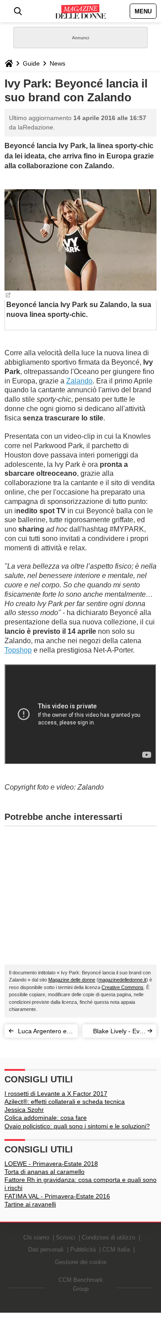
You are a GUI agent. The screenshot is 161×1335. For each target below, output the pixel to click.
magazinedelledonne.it (122, 979)
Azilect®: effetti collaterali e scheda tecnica (64, 1101)
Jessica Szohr (24, 1109)
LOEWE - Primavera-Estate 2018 (51, 1163)
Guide (31, 63)
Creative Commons (123, 987)
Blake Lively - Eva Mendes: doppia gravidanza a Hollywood (118, 1032)
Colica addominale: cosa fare (45, 1117)
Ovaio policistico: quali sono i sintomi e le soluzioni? (77, 1126)
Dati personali (46, 1249)
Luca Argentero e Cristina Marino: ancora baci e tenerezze (42, 1032)
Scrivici (65, 1237)
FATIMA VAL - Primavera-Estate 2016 (57, 1196)
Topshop (18, 650)
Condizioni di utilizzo (108, 1237)
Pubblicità (83, 1249)
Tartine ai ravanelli (30, 1204)
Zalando (79, 381)
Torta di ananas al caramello (44, 1171)
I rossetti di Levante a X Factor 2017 (55, 1093)
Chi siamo (36, 1237)
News (57, 63)
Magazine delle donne (71, 979)
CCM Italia (116, 1249)
